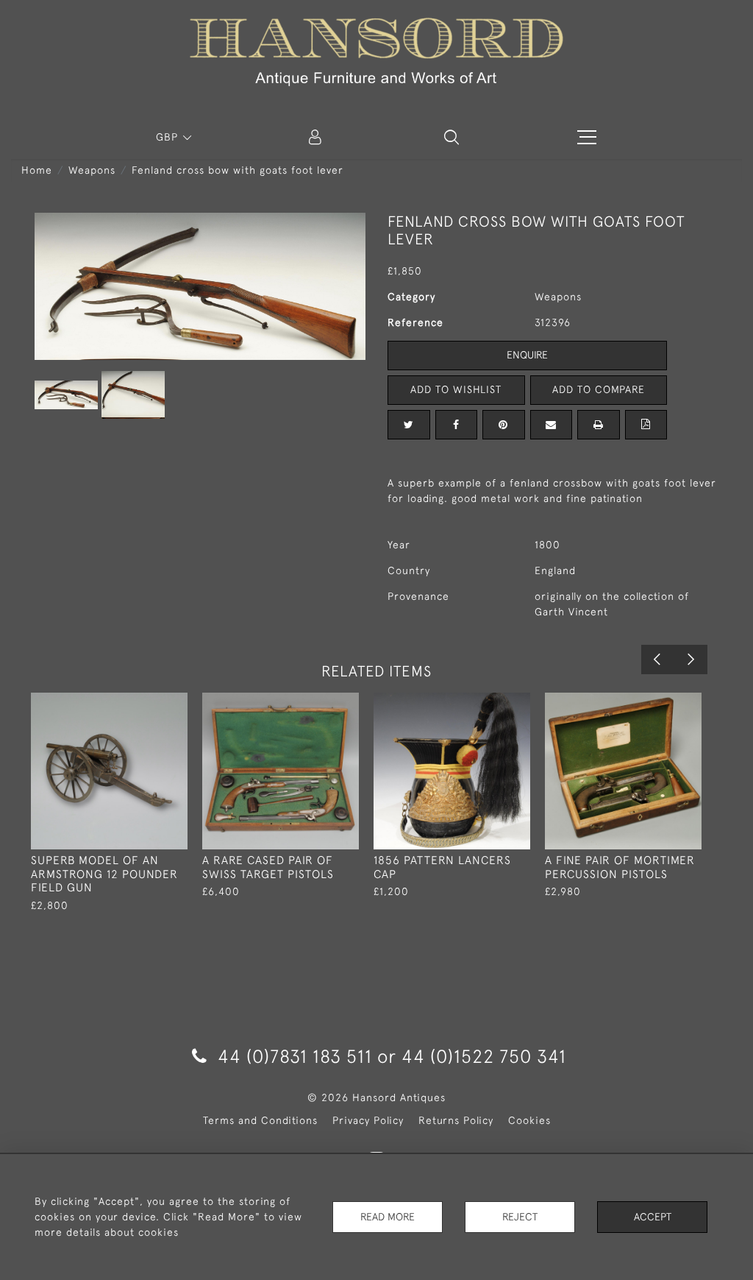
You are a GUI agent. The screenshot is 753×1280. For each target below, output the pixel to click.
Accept (652, 1217)
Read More (387, 1217)
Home (36, 170)
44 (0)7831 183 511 (295, 1056)
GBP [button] (169, 137)
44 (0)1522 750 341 (484, 1056)
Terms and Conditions (260, 1120)
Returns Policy (455, 1120)
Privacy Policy (368, 1120)
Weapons (91, 170)
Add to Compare (598, 389)
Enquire (527, 355)
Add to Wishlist (456, 389)
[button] (451, 137)
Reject (520, 1217)
